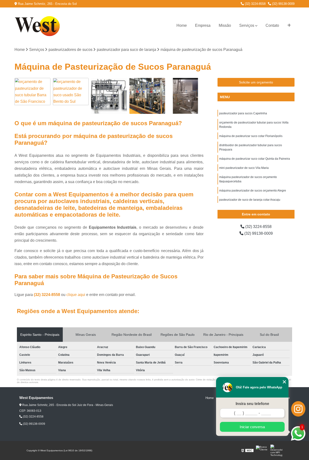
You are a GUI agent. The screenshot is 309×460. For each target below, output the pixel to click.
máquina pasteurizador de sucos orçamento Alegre (252, 190)
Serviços (246, 25)
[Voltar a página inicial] (38, 25)
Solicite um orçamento (256, 82)
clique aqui (75, 295)
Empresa (203, 25)
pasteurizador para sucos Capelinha (243, 113)
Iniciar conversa (252, 427)
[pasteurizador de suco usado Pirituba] (147, 96)
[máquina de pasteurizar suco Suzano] (109, 96)
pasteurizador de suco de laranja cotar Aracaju (249, 199)
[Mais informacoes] (289, 25)
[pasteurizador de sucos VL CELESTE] (186, 96)
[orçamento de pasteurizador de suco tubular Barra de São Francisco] (32, 96)
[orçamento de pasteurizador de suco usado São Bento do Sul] (71, 96)
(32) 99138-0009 (283, 4)
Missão (225, 25)
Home (181, 25)
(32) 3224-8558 (255, 4)
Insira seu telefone (252, 404)
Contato (272, 25)
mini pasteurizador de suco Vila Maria (244, 168)
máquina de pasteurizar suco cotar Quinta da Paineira (254, 158)
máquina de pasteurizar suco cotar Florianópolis (250, 136)
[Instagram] (298, 409)
